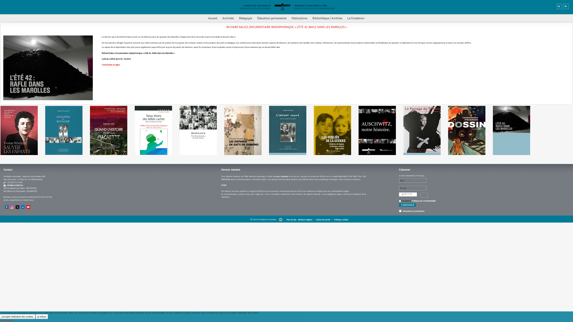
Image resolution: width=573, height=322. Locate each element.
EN (566, 6)
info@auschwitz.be (15, 185)
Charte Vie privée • (324, 219)
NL (559, 6)
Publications (299, 18)
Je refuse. (41, 316)
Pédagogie (245, 18)
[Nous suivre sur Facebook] (6, 207)
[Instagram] (12, 207)
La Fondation (355, 18)
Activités (228, 18)
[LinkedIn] (23, 207)
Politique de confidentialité (424, 200)
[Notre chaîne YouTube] (28, 207)
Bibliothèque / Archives (327, 18)
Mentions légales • (306, 219)
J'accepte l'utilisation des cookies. (18, 316)
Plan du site (291, 219)
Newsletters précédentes (413, 211)
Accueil (212, 18)
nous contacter (281, 176)
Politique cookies (341, 219)
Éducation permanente (271, 18)
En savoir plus (6, 320)
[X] (17, 207)
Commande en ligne (111, 64)
